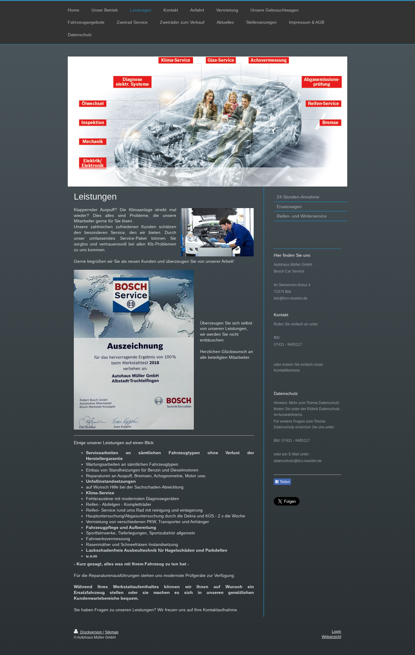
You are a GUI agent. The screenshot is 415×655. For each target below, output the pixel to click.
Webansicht (331, 637)
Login (336, 631)
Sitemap (111, 632)
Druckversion (91, 632)
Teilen (284, 482)
